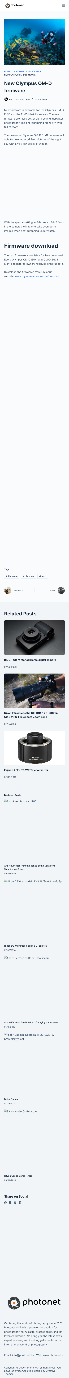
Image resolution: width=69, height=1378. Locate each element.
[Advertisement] (34, 184)
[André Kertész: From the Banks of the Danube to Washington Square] (34, 829)
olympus (28, 576)
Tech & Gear (40, 99)
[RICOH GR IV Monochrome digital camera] (34, 637)
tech (42, 576)
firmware (11, 576)
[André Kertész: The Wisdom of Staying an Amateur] (34, 986)
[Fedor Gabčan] (34, 1063)
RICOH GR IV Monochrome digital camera (30, 659)
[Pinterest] (15, 1202)
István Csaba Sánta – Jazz (18, 1175)
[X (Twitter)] (10, 1202)
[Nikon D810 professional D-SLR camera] (34, 909)
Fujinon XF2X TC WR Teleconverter (26, 770)
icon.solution (25, 1370)
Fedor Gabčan (11, 1099)
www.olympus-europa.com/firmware (37, 276)
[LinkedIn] (20, 1202)
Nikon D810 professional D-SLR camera (25, 945)
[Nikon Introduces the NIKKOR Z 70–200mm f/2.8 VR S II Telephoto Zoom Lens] (34, 691)
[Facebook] (5, 1202)
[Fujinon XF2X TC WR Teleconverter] (34, 748)
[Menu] (63, 5)
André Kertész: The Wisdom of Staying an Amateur (31, 1022)
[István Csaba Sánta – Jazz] (34, 1139)
